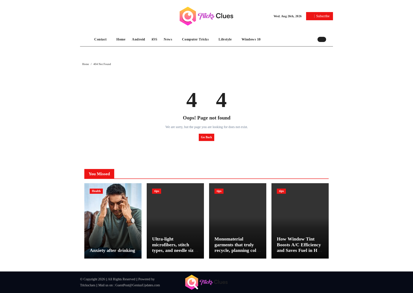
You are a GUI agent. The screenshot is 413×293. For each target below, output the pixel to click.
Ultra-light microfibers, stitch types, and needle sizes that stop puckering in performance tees (175, 250)
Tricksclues (87, 285)
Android (138, 39)
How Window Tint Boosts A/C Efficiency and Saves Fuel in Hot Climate (299, 247)
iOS (154, 39)
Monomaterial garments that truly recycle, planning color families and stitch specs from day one (237, 250)
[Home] (86, 39)
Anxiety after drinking (112, 250)
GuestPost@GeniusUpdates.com (137, 285)
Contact (101, 39)
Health (96, 191)
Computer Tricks (196, 39)
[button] (330, 39)
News (168, 39)
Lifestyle (226, 39)
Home (120, 39)
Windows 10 (251, 39)
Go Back (206, 137)
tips (156, 191)
